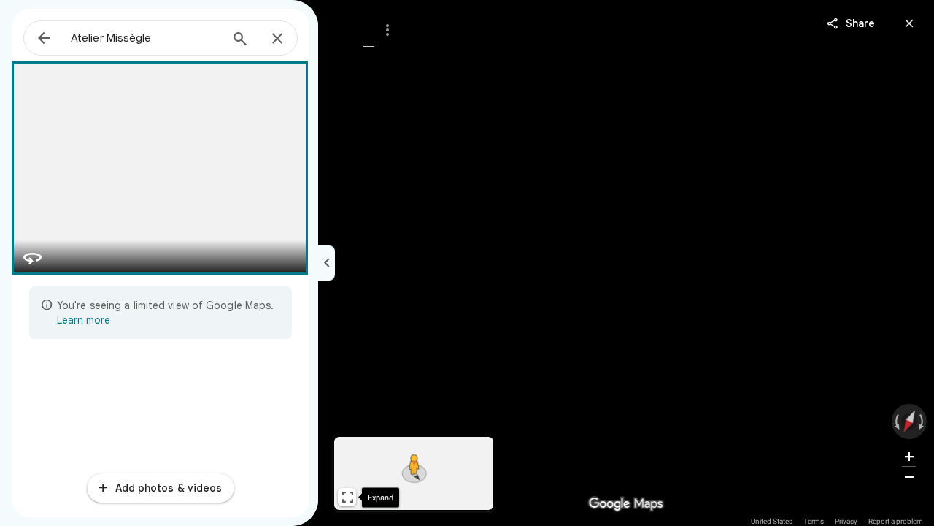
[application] (467, 263)
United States (771, 521)
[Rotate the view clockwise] (920, 421)
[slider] (909, 421)
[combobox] (145, 38)
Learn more (83, 320)
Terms (813, 521)
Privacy (846, 521)
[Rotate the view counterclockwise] (898, 421)
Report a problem (895, 521)
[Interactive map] (413, 473)
